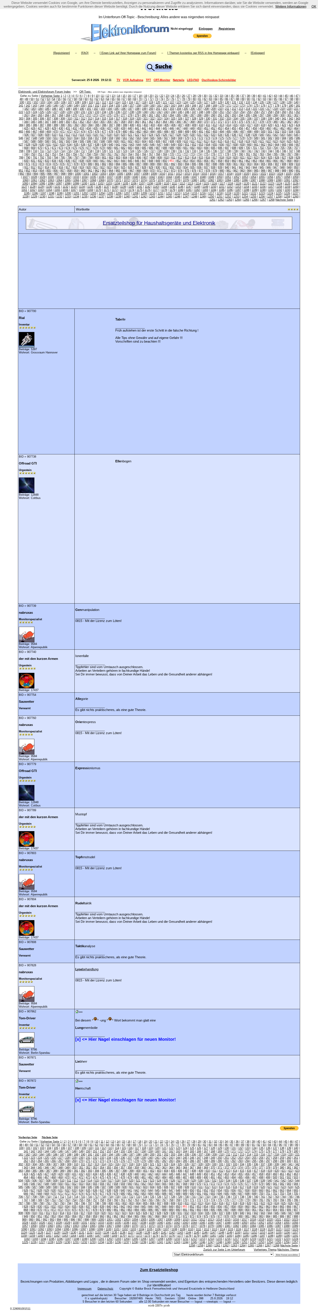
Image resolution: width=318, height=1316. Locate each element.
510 (54, 134)
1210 (152, 193)
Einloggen (206, 28)
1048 (203, 177)
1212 (169, 193)
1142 (148, 186)
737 (221, 151)
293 (234, 115)
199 (144, 108)
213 (241, 108)
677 (88, 147)
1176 (148, 190)
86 (226, 99)
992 (21, 173)
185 (47, 108)
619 (248, 141)
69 (134, 99)
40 (259, 95)
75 (167, 99)
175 (256, 105)
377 (254, 121)
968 (138, 170)
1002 (95, 173)
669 (33, 147)
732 (187, 151)
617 (234, 141)
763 (123, 154)
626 (296, 141)
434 (88, 128)
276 (116, 115)
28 (194, 95)
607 (165, 141)
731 (180, 151)
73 (156, 99)
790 (28, 157)
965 (118, 170)
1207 (127, 193)
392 (76, 125)
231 (83, 112)
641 (118, 144)
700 (248, 147)
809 (159, 157)
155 (118, 105)
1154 (246, 186)
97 (286, 99)
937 (206, 167)
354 (95, 121)
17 (134, 95)
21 (156, 95)
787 (289, 154)
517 (102, 134)
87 (232, 99)
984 (249, 170)
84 (215, 99)
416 (242, 125)
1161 (24, 190)
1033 (76, 177)
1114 (198, 183)
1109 (158, 183)
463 (289, 128)
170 (221, 105)
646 (152, 144)
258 (270, 112)
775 (206, 154)
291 (220, 115)
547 (28, 138)
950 (296, 167)
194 (109, 108)
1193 (287, 190)
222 (21, 112)
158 (138, 105)
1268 (271, 199)
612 (199, 141)
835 (61, 160)
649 (173, 144)
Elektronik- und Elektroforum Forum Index (44, 91)
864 (261, 160)
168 (208, 105)
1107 (142, 183)
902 (242, 164)
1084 (228, 180)
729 (166, 151)
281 (151, 115)
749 (26, 154)
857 (213, 160)
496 (235, 131)
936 (199, 167)
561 (124, 138)
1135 (90, 186)
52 (42, 99)
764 (130, 154)
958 (69, 170)
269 (68, 115)
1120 (246, 183)
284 (171, 115)
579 (249, 138)
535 (227, 134)
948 (282, 167)
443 (151, 128)
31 (210, 95)
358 (123, 121)
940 (227, 167)
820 (235, 157)
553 (69, 138)
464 (296, 128)
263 (26, 115)
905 (263, 164)
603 (137, 141)
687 (158, 147)
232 (90, 112)
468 (41, 131)
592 (61, 141)
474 (83, 131)
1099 (76, 183)
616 (227, 141)
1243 (152, 196)
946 (268, 167)
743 (263, 151)
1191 (271, 190)
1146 (180, 186)
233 (97, 112)
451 (206, 128)
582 (270, 138)
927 (137, 167)
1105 (125, 183)
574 (214, 138)
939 (220, 167)
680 (109, 147)
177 (270, 105)
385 (28, 125)
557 (97, 138)
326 (180, 118)
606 (158, 141)
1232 (59, 196)
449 (192, 128)
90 (248, 99)
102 (35, 102)
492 (208, 131)
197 (130, 108)
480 (124, 131)
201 (158, 108)
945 (261, 167)
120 (158, 102)
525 (158, 134)
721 (111, 151)
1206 (119, 193)
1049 (211, 177)
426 (33, 128)
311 (76, 118)
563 (138, 138)
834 (54, 160)
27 (188, 95)
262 (298, 112)
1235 (85, 196)
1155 (254, 186)
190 (82, 108)
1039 (127, 177)
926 (130, 167)
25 (178, 95)
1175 (139, 190)
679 (102, 147)
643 (131, 144)
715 (69, 151)
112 (104, 102)
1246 (177, 196)
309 (62, 118)
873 (41, 164)
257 (263, 112)
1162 (32, 190)
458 (254, 128)
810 (166, 157)
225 (41, 112)
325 (173, 118)
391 (69, 125)
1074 (144, 180)
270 (74, 115)
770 (171, 154)
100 (21, 102)
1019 (238, 173)
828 (291, 157)
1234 (76, 196)
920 (88, 167)
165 (187, 105)
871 (28, 164)
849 (158, 160)
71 (145, 99)
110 (91, 102)
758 (88, 154)
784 (268, 154)
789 (21, 157)
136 (268, 102)
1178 (164, 190)
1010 (162, 173)
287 (192, 115)
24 (172, 95)
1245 (169, 196)
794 (55, 157)
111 (97, 102)
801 (104, 157)
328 (194, 118)
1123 (271, 183)
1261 (212, 199)
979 (214, 170)
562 (131, 138)
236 (118, 112)
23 (167, 95)
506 (26, 134)
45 (286, 95)
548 (34, 138)
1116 (214, 183)
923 (109, 167)
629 (34, 144)
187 (61, 108)
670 (40, 147)
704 (275, 147)
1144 (164, 186)
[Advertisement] (159, 268)
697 (227, 147)
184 (40, 108)
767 (151, 154)
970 (152, 170)
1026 (297, 173)
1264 (238, 199)
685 (144, 147)
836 (68, 160)
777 (220, 154)
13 (113, 95)
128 (213, 102)
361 (144, 121)
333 (228, 118)
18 (140, 95)
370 (206, 121)
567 (166, 138)
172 (235, 105)
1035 (93, 177)
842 (109, 160)
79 (188, 99)
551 (55, 138)
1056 (270, 177)
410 (201, 125)
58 (75, 99)
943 (248, 167)
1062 (42, 180)
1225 (279, 193)
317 (118, 118)
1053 (245, 177)
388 (49, 125)
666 (291, 144)
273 (95, 115)
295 (248, 115)
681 (116, 147)
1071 (118, 180)
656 (221, 144)
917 (68, 167)
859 (227, 160)
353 (88, 121)
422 (284, 125)
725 (138, 151)
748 (298, 151)
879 (83, 164)
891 (166, 164)
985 (256, 170)
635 (76, 144)
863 (254, 160)
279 (137, 115)
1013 (187, 173)
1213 (177, 193)
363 (158, 121)
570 (187, 138)
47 (297, 95)
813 (187, 157)
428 (47, 128)
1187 (238, 190)
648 (166, 144)
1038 (118, 177)
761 (109, 154)
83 (210, 99)
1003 (103, 173)
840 (95, 160)
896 (201, 164)
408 (187, 125)
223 (28, 112)
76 (172, 99)
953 (34, 170)
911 (26, 167)
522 (137, 134)
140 (296, 102)
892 (173, 164)
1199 (60, 193)
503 (284, 131)
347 (47, 121)
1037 (110, 177)
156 (124, 105)
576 (228, 138)
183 (33, 108)
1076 (160, 180)
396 (104, 125)
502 (277, 131)
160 (152, 105)
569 (180, 138)
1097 (59, 183)
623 (275, 141)
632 (55, 144)
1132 (65, 186)
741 (249, 151)
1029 (42, 177)
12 (107, 95)
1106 (134, 183)
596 (89, 141)
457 (248, 128)
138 (282, 102)
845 (130, 160)
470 (55, 131)
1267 (263, 199)
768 (158, 154)
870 (21, 164)
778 (227, 154)
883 (111, 164)
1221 (245, 193)
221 (296, 108)
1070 (110, 180)
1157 (271, 186)
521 (130, 134)
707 (296, 147)
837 (74, 160)
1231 (51, 196)
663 (270, 144)
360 (137, 121)
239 (138, 112)
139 (289, 102)
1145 (172, 186)
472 (69, 131)
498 (249, 131)
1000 (78, 173)
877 (69, 164)
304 (28, 118)
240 (145, 112)
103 (42, 102)
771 (178, 154)
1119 (238, 183)
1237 (101, 196)
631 (48, 144)
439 (123, 128)
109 (84, 102)
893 (180, 164)
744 (270, 151)
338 (263, 118)
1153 (238, 186)
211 (227, 108)
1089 (270, 180)
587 (26, 141)
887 (138, 164)
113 (111, 102)
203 (172, 108)
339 (270, 118)
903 (249, 164)
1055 (262, 177)
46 (291, 95)
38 (248, 95)
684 (137, 147)
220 (289, 108)
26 (183, 95)
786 (282, 154)
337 (256, 118)
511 (61, 134)
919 (81, 167)
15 (123, 95)
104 (49, 102)
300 (282, 115)
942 (241, 167)
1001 (86, 173)
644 (138, 144)
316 (111, 118)
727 (152, 151)
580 (256, 138)
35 (232, 95)
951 (21, 170)
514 (81, 134)
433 (81, 128)
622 (268, 141)
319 (131, 118)
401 (139, 125)
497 (242, 131)
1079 (186, 180)
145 (48, 105)
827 (284, 157)
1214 (186, 193)
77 (178, 99)
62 (96, 99)
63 (102, 99)
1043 (160, 177)
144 (41, 105)
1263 (229, 199)
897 (208, 164)
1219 (228, 193)
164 (180, 105)
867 (282, 160)
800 (97, 157)
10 (97, 95)
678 (95, 147)
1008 (145, 173)
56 (64, 99)
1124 (279, 183)
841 (102, 160)
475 (90, 131)
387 (42, 125)
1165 (57, 190)
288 (199, 115)
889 (152, 164)
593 (68, 141)
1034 (85, 177)
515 (88, 134)
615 (220, 141)
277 (123, 115)
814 (194, 157)
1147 (189, 186)
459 (261, 128)
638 (97, 144)
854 (192, 160)
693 (199, 147)
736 (214, 151)
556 (90, 138)
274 (102, 115)
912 (33, 167)
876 (62, 164)
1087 (253, 180)
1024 (280, 173)
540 (261, 134)
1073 (135, 180)
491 (201, 131)
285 (178, 115)
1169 (90, 190)
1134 (82, 186)
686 (151, 147)
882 (104, 164)
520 (123, 134)
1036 (101, 177)
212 (234, 108)
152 (97, 105)
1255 (253, 196)
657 (228, 144)
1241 (135, 196)
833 (47, 160)
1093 (25, 183)
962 (97, 170)
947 (275, 167)
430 (61, 128)
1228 (25, 196)
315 (104, 118)
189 (75, 108)
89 (242, 99)
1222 (253, 193)
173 (242, 105)
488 (180, 131)
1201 (76, 193)
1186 (230, 190)
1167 (74, 190)
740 (242, 151)
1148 (197, 186)
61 (91, 99)
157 (131, 105)
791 (35, 157)
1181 (189, 190)
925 (123, 167)
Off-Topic (85, 91)
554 (76, 138)
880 (90, 164)
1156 (263, 186)
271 (81, 115)
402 (145, 125)
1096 (51, 183)
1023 (272, 173)
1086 (245, 180)
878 (76, 164)
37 (242, 95)
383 (296, 121)
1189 (254, 190)
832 (40, 160)
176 (263, 105)
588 (33, 141)
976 (194, 170)
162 (166, 105)
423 (291, 125)
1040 (135, 177)
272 (88, 115)
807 (145, 157)
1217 (211, 193)
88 (237, 99)
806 (139, 157)
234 (104, 112)
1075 (152, 180)
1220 (236, 193)
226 (48, 112)
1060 (25, 180)
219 (282, 108)
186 (54, 108)
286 (185, 115)
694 (206, 147)
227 (55, 112)
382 (289, 121)
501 (270, 131)
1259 (287, 196)
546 (21, 138)
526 (164, 134)
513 (74, 134)
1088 (262, 180)
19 (145, 95)
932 (171, 167)
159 (145, 105)
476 (97, 131)
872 (34, 164)
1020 (246, 173)
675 (74, 147)
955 (48, 170)
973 (173, 170)
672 (54, 147)
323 (159, 118)
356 (109, 121)
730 (173, 151)
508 (40, 134)
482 (138, 131)
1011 (170, 173)
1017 (221, 173)
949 (289, 167)
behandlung (86, 969)
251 (221, 112)
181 (298, 105)
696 (220, 147)
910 (298, 164)
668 (26, 147)
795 (62, 157)
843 (116, 160)
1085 (236, 180)
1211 (161, 193)
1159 (287, 186)
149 (76, 105)
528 (178, 134)
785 (275, 154)
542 (275, 134)
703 (268, 147)
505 (298, 131)
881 (97, 164)
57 (69, 99)
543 (282, 134)
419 (263, 125)
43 (275, 95)
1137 (106, 186)
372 (220, 121)
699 (241, 147)
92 (259, 99)
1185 (222, 190)
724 (131, 151)
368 (192, 121)
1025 (289, 173)
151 (90, 105)
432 (74, 128)
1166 (65, 190)
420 (270, 125)
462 (282, 128)
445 (164, 128)
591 (54, 141)
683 (130, 147)
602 (130, 141)
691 (185, 147)
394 (90, 125)
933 (178, 167)
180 (291, 105)
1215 (194, 193)
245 (180, 112)
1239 (118, 196)
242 (159, 112)
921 (95, 167)
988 (277, 170)
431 (68, 128)
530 (192, 134)
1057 (279, 177)
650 (180, 144)
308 (55, 118)
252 (228, 112)
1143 (156, 186)
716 (76, 151)
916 (61, 167)
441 (137, 128)
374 (234, 121)
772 (185, 154)
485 (159, 131)
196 (123, 108)
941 (234, 167)
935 (192, 167)
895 (194, 164)
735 (208, 151)
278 (130, 115)
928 (144, 167)
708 (21, 151)
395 (97, 125)
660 (249, 144)
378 (261, 121)
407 (180, 125)
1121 (254, 183)
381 (282, 121)
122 (171, 102)
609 (179, 141)
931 (164, 167)
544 (289, 134)
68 (129, 99)
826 (277, 157)
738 (228, 151)
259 (277, 112)
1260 (295, 196)
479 (118, 131)
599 (109, 141)
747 (291, 151)
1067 (85, 180)
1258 (279, 196)
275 (109, 115)
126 (199, 102)
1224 (270, 193)
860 (234, 160)
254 (242, 112)
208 (206, 108)
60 (86, 99)
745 (277, 151)
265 (40, 115)
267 (54, 115)
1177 (156, 190)
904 (256, 164)
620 (254, 141)
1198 (51, 193)
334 (235, 118)
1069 (101, 180)
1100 (84, 183)
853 (185, 160)
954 (41, 170)
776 (213, 154)
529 (185, 134)
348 (54, 121)
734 (201, 151)
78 (183, 99)
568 (173, 138)
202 (165, 108)
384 (21, 125)
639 (104, 144)
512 (68, 134)
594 (75, 141)
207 (199, 108)
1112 (182, 183)
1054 (253, 177)
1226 (287, 193)
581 (263, 138)
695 (213, 147)
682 (123, 147)
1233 (68, 196)
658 (235, 144)
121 (164, 102)
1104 (117, 183)
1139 (123, 186)
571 (194, 138)
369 (199, 121)
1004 (112, 173)
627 (21, 144)
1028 (34, 177)
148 (69, 105)
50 (32, 99)
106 (63, 102)
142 (28, 105)
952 (28, 170)
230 (76, 112)
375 (241, 121)
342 (291, 118)
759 (95, 154)
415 (235, 125)
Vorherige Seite (50, 95)
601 (123, 141)
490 (194, 131)
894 (187, 164)
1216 (203, 193)
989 (284, 170)
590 (47, 141)
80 (194, 99)
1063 (51, 180)
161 (159, 105)
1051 (228, 177)
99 (297, 99)
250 (214, 112)
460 (268, 128)
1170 (98, 190)
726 (145, 151)
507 (33, 134)
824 (263, 157)
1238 (110, 196)
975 (187, 170)
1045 (177, 177)
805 (132, 157)
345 (33, 121)
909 (291, 164)
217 (268, 108)
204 (179, 108)
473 (76, 131)
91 (253, 99)
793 (49, 157)
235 (111, 112)
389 (55, 125)
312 (83, 118)
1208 (135, 193)
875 (55, 164)
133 (248, 102)
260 (284, 112)
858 (220, 160)
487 (173, 131)
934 (185, 167)
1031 (59, 177)
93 (264, 99)
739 (235, 151)
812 (180, 157)
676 (81, 147)
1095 (42, 183)
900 (228, 164)
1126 (296, 183)
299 (275, 115)
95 (275, 99)
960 (83, 170)
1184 (213, 190)
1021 (255, 173)
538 (248, 134)
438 (116, 128)
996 (49, 173)
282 (158, 115)
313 (90, 118)
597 (95, 141)
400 (132, 125)
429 (54, 128)
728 (159, 151)
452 (213, 128)
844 (123, 160)
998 (63, 173)
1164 (49, 190)
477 (104, 131)
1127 (24, 186)
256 (256, 112)
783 (261, 154)
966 (124, 170)
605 (151, 141)
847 (144, 160)
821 (242, 157)
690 (178, 147)
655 (214, 144)
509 (47, 134)
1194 (296, 190)
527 (171, 134)
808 (152, 157)
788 (296, 154)
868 (289, 160)
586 (298, 138)
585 (291, 138)
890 (159, 164)
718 (90, 151)
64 (107, 99)
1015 (204, 173)
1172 (115, 190)
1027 (25, 177)
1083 (220, 180)
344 (26, 121)
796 (69, 157)
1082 (211, 180)
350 (68, 121)
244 (173, 112)
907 (277, 164)
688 (164, 147)
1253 (236, 196)
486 (166, 131)
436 (102, 128)
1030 (51, 177)
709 (28, 151)
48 (21, 99)
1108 (150, 183)
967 (131, 170)
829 (298, 157)
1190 (263, 190)
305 (35, 118)
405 (166, 125)
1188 (246, 190)
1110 (166, 183)
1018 (229, 173)
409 (194, 125)
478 (111, 131)
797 (76, 157)
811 (173, 157)
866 (275, 160)
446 (171, 128)
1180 (180, 190)
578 (242, 138)
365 (171, 121)
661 (256, 144)
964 (111, 170)
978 (208, 170)
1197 (43, 193)
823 (256, 157)
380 (275, 121)
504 (291, 131)
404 (159, 125)
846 (137, 160)
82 (205, 99)
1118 (230, 183)
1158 (279, 186)
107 (70, 102)
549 (41, 138)
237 (124, 112)
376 (248, 121)
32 (215, 95)
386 (35, 125)
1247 (186, 196)
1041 (144, 177)
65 (113, 99)
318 (124, 118)
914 (47, 167)
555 (83, 138)
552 (62, 138)
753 (54, 154)
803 (118, 157)
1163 (41, 190)
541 (268, 134)
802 (111, 157)
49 (26, 99)
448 (185, 128)
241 (152, 112)
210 (220, 108)
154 (111, 105)
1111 (174, 183)
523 (144, 134)
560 (118, 138)
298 (268, 115)
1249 (203, 196)
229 (69, 112)
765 (137, 154)
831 (33, 160)
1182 (197, 190)
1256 (262, 196)
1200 (68, 193)
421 (277, 125)
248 (201, 112)
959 (76, 170)
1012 (179, 173)
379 (268, 121)
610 (185, 141)
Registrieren (226, 28)
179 (284, 105)
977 (201, 170)
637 (90, 144)
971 (159, 170)
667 (298, 144)
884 (118, 164)
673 (61, 147)
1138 (115, 186)
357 (116, 121)
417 (249, 125)
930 (158, 167)
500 (263, 131)
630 (41, 144)
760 (102, 154)
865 (268, 160)
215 (254, 108)
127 (206, 102)
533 (213, 134)
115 (124, 102)
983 (242, 170)
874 (48, 164)
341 (284, 118)
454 (227, 128)
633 (62, 144)
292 (227, 115)
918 (74, 167)
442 (144, 128)
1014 (196, 173)
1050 (220, 177)
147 (62, 105)
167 (201, 105)
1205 (110, 193)
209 (213, 108)
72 (151, 99)
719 (97, 151)
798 (83, 157)
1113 (190, 183)
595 (82, 141)
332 (221, 118)
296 (254, 115)
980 (221, 170)
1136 (98, 186)
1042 (152, 177)
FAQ (85, 53)
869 (296, 160)
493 (214, 131)
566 (159, 138)
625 (289, 141)
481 (131, 131)
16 (129, 95)
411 (208, 125)
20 (151, 95)
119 (151, 102)
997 (56, 173)
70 (140, 99)
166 (194, 105)
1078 (177, 180)
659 (242, 144)
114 (117, 102)
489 (187, 131)
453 (220, 128)
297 (261, 115)
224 (34, 112)
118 (144, 102)
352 (81, 121)
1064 (59, 180)
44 (280, 95)
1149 (205, 186)
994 (35, 173)
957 (62, 170)
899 (221, 164)
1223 (262, 193)
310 (69, 118)
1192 (279, 190)
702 (261, 147)
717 (83, 151)
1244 (160, 196)
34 (226, 95)
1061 (34, 180)
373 (227, 121)
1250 (211, 196)
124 (185, 102)
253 (235, 112)
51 (37, 99)
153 (104, 105)
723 (124, 151)
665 (284, 144)
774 (199, 154)
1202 (85, 193)
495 (228, 131)
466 (28, 131)
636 (83, 144)
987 (270, 170)
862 (248, 160)
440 (130, 128)
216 (261, 108)
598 (102, 141)
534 (220, 134)
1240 (127, 196)
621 (261, 141)
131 (234, 102)
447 (178, 128)
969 (145, 170)
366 (178, 121)
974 (180, 170)
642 (124, 144)
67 (123, 99)
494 (221, 131)
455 (234, 128)
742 (256, 151)
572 (201, 138)
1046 (186, 177)
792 (42, 157)
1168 (82, 190)
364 (164, 121)
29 (199, 95)
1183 (205, 190)
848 (151, 160)
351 (74, 121)
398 (118, 125)
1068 (93, 180)
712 (48, 151)
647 (159, 144)
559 (111, 138)
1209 (144, 193)
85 (221, 99)
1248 (194, 196)
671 (47, 147)
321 (145, 118)
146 (55, 105)
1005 (120, 173)
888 (145, 164)
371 (213, 121)
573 (208, 138)
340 (277, 118)
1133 (74, 186)
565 (152, 138)
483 (145, 131)
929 (151, 167)
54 (53, 99)
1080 (194, 180)
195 (116, 108)
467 (34, 131)
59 (80, 99)
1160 (296, 186)
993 (28, 173)
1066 (76, 180)
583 (277, 138)
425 (26, 128)
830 (26, 160)
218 (275, 108)
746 (284, 151)
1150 (213, 186)
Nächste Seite (284, 199)
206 (192, 108)
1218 (220, 193)
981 (228, 170)
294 (241, 115)
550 (48, 138)
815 (201, 157)
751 (40, 154)
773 (192, 154)
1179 (172, 190)
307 (49, 118)
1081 (203, 180)
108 (77, 102)
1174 (131, 190)
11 (102, 95)
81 (199, 99)
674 (68, 147)
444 (158, 128)
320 (138, 118)
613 (206, 141)
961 (90, 170)
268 (61, 115)
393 (83, 125)
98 (291, 99)
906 (270, 164)
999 (70, 173)
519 (116, 134)
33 (221, 95)
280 (144, 115)
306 (42, 118)
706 (289, 147)
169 (214, 105)
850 (164, 160)
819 (228, 157)
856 (206, 160)
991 (298, 170)
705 (282, 147)
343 (298, 118)
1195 (27, 193)
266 (47, 115)
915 (54, 167)
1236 (93, 196)
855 (199, 160)
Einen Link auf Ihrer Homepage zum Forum (128, 53)
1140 (131, 186)
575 (221, 138)
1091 (287, 180)
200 (151, 108)
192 (95, 108)
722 (118, 151)
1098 (67, 183)
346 (40, 121)
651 (187, 144)
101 (28, 102)
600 (116, 141)
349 (61, 121)
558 (104, 138)
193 (102, 108)
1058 (287, 177)
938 (213, 167)
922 (102, 167)
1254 (245, 196)
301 (289, 115)
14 (118, 95)
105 (56, 102)
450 (199, 128)
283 (164, 115)
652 (194, 144)
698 (234, 147)
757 (81, 154)
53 (48, 99)
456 (241, 128)
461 (275, 128)
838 (81, 160)
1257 (270, 196)
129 (220, 102)
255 (249, 112)
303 (21, 118)
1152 (230, 186)
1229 (34, 196)
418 (256, 125)
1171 (106, 190)
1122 (263, 183)
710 (35, 151)
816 (208, 157)
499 (256, 131)
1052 (236, 177)
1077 (169, 180)
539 (254, 134)
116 (131, 102)
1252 (228, 196)
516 (95, 134)
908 (284, 164)
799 (90, 157)
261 (291, 112)
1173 (123, 190)
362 (151, 121)
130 (227, 102)
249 (208, 112)
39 (253, 95)
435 (95, 128)
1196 (35, 193)
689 (171, 147)
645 (145, 144)
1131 (57, 186)
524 (151, 134)
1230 (42, 196)
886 (131, 164)
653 (201, 144)
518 (109, 134)
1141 (139, 186)
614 (213, 141)
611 (192, 141)
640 (111, 144)
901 (235, 164)
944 (254, 167)
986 (263, 170)
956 (55, 170)
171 (228, 105)
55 (59, 99)
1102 (101, 183)
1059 (295, 177)
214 (248, 108)
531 (199, 134)
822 (249, 157)
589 (40, 141)
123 (178, 102)
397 (111, 125)
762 (116, 154)
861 (241, 160)
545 (296, 134)
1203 (93, 193)
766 (144, 154)
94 (269, 99)
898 (214, 164)
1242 (144, 196)
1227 (295, 193)
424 (298, 125)
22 (161, 95)
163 (173, 105)
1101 (92, 183)
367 (185, 121)
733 (194, 151)
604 (144, 141)
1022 (263, 173)
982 (235, 170)
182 (26, 108)
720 (104, 151)
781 (248, 154)
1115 (206, 183)
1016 (213, 173)
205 (185, 108)
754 (61, 154)
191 (89, 108)
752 (47, 154)
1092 (295, 180)
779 (234, 154)
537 (241, 134)
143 (34, 105)
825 (270, 157)
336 (249, 118)
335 (242, 118)
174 (249, 105)
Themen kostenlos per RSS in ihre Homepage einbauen (203, 53)
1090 (279, 180)
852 (178, 160)
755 (68, 154)
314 (97, 118)
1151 (222, 186)
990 (291, 170)
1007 (137, 173)
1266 (255, 199)
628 (28, 144)
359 (130, 121)
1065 (68, 180)
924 (116, 167)
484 (152, 131)
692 (192, 147)
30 (205, 95)
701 (254, 147)
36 (237, 95)
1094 (34, 183)
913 (40, 167)
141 (21, 105)
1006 (128, 173)
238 (131, 112)
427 (40, 128)
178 (277, 105)
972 (166, 170)
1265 (246, 199)
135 (261, 102)
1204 (102, 193)
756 (74, 154)
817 (214, 157)
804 (125, 157)
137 (275, 102)
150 (83, 105)
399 (125, 125)
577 (235, 138)
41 (264, 95)
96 (280, 99)
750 (33, 154)
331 (214, 118)
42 (269, 95)
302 (296, 115)
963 (104, 170)
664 (277, 144)
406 (173, 125)
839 (88, 160)
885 (124, 164)
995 (42, 173)
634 (69, 144)
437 (109, 128)
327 (187, 118)
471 (62, 131)
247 (194, 112)
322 (152, 118)
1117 (222, 183)
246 (187, 112)
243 (166, 112)
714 (62, 151)
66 (118, 99)
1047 (194, 177)
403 (152, 125)
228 (62, 112)
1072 (127, 180)
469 (48, 131)
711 (42, 151)
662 (263, 144)
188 (68, 108)
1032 (68, 177)
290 (213, 115)
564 (145, 138)
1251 (220, 196)
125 (192, 102)
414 (228, 125)
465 (21, 131)
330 (208, 118)
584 (284, 138)
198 (137, 108)
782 (254, 154)
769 (164, 154)
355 (102, 121)
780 (241, 154)
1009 (154, 173)
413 (221, 125)
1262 (221, 199)
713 (55, 151)
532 (206, 134)
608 (172, 141)
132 (241, 102)
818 (221, 157)
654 (208, 144)
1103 (109, 183)
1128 (32, 186)
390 (62, 125)
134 (254, 102)
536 (234, 134)
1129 (41, 186)
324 (166, 118)
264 (33, 115)
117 (137, 102)
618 (241, 141)
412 (214, 125)
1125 (287, 183)
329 (201, 118)
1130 (49, 186)
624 (282, 141)
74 (161, 99)
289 (206, 115)
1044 (169, 177)
